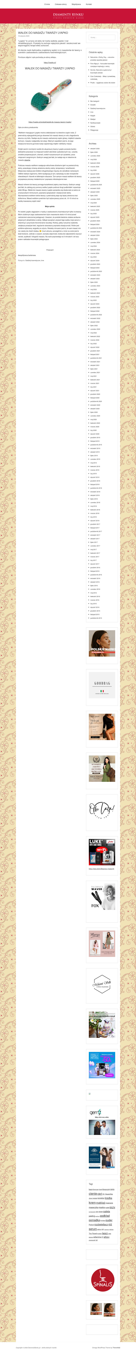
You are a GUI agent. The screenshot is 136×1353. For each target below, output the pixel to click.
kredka (108, 1198)
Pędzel (91, 1224)
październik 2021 (96, 358)
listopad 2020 (94, 398)
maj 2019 (93, 463)
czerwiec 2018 (95, 502)
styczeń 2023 (94, 304)
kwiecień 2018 (95, 510)
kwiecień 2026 (95, 163)
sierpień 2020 (95, 408)
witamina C (98, 1237)
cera (112, 1189)
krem (92, 1202)
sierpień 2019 (95, 452)
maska (102, 1207)
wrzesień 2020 (95, 405)
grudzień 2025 (95, 177)
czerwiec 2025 (95, 199)
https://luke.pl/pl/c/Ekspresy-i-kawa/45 (101, 869)
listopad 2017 (94, 528)
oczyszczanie (92, 1212)
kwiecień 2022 (95, 336)
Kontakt (89, 4)
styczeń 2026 (94, 174)
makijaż (100, 1202)
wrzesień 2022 (95, 318)
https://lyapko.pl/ (50, 62)
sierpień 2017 (95, 539)
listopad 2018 (94, 484)
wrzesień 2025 (95, 188)
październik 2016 (96, 575)
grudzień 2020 (95, 394)
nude (107, 1207)
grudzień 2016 (95, 567)
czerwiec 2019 (95, 459)
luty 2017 (93, 560)
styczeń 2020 (94, 434)
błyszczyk (106, 1189)
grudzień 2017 (95, 524)
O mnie (47, 4)
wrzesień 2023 (95, 275)
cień (99, 1193)
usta (109, 1233)
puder (109, 1220)
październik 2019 (96, 445)
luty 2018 (93, 517)
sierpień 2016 (95, 582)
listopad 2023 (94, 268)
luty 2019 (93, 473)
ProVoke (102, 1220)
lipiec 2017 (94, 542)
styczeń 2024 (94, 260)
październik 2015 (96, 618)
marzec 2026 (94, 167)
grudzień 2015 (95, 611)
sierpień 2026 (95, 148)
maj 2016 (93, 593)
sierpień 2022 (95, 322)
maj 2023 (93, 289)
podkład (105, 1215)
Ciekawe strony (61, 4)
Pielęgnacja (94, 130)
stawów (27, 160)
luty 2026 (93, 170)
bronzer (96, 1189)
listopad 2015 (94, 614)
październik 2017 (96, 531)
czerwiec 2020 (95, 416)
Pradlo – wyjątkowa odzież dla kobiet (102, 83)
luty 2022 (93, 343)
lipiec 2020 (94, 412)
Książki (92, 116)
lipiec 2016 (94, 585)
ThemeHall (116, 1348)
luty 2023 (93, 300)
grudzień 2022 (95, 307)
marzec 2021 (94, 383)
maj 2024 (93, 246)
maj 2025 (93, 203)
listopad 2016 (94, 571)
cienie (93, 1193)
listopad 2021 (94, 354)
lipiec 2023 (94, 282)
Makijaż (93, 119)
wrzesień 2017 (95, 535)
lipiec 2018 (94, 499)
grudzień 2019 (95, 437)
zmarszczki (92, 1240)
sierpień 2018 (95, 495)
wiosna (91, 1237)
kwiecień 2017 (95, 553)
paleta (106, 1211)
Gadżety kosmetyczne (32, 260)
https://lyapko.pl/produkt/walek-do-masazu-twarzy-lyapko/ (50, 122)
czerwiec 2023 (95, 286)
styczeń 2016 (94, 607)
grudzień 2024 (95, 221)
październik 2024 (96, 228)
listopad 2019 (94, 441)
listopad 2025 (94, 181)
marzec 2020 (94, 427)
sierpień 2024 (95, 235)
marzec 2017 (94, 557)
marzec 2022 (94, 340)
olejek (100, 1211)
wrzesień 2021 (95, 362)
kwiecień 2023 (95, 293)
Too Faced (93, 1233)
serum (93, 1229)
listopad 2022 (94, 311)
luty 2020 (93, 430)
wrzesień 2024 (95, 232)
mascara (109, 1203)
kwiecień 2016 (95, 596)
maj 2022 (93, 333)
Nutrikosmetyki (95, 123)
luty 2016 (93, 604)
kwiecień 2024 (95, 250)
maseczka (93, 1207)
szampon (106, 1229)
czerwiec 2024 (95, 242)
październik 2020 (96, 401)
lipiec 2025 (94, 195)
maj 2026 (93, 159)
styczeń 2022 (94, 347)
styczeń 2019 (94, 477)
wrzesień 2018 (95, 492)
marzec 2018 (94, 513)
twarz (105, 1233)
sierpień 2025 (95, 192)
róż (110, 1224)
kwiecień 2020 (95, 423)
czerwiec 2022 (95, 329)
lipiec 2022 (94, 325)
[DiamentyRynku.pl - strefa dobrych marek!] (68, 17)
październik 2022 (96, 315)
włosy (106, 1236)
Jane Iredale (93, 1198)
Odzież (92, 126)
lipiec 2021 (94, 369)
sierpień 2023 (95, 278)
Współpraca (76, 4)
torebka (99, 1234)
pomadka (94, 1220)
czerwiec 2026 (95, 156)
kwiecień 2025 (95, 206)
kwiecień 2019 (95, 466)
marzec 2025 (94, 210)
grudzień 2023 (95, 264)
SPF (102, 1229)
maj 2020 (93, 419)
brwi (100, 1189)
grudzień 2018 (95, 481)
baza (91, 1189)
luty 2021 (93, 387)
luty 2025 (93, 213)
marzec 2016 (94, 600)
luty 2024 (93, 257)
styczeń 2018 (94, 520)
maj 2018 (93, 506)
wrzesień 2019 (95, 448)
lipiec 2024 (94, 239)
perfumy (97, 1216)
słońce (111, 1229)
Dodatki (93, 105)
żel (97, 1240)
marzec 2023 (94, 297)
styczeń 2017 (94, 564)
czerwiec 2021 (95, 372)
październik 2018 (96, 488)
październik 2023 (96, 271)
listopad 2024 (94, 224)
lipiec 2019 (94, 455)
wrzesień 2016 (95, 578)
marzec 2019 (94, 470)
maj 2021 (93, 376)
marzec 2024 (94, 253)
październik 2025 (96, 185)
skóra (99, 1229)
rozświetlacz (101, 1224)
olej (97, 1212)
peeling (92, 1215)
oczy (112, 1207)
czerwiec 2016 (95, 589)
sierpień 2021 (95, 365)
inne (42, 260)
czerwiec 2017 (95, 546)
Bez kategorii (94, 101)
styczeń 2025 (94, 217)
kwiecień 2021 (95, 380)
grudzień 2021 (95, 351)
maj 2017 (93, 549)
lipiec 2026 (94, 152)
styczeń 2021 (94, 390)
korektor (101, 1198)
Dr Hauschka (108, 1194)
